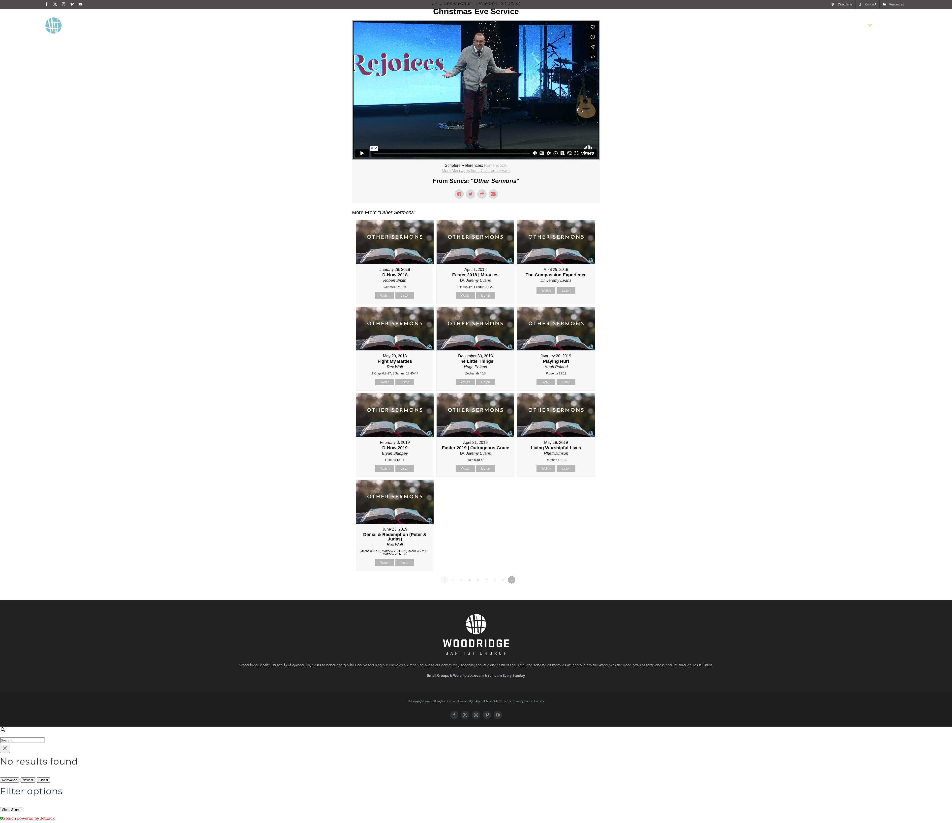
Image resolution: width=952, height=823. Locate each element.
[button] (899, 25)
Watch (384, 295)
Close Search (11, 810)
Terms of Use (504, 701)
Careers (539, 701)
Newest (28, 780)
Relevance (9, 780)
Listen (405, 295)
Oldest (43, 780)
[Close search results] (5, 749)
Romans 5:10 (495, 165)
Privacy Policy (523, 701)
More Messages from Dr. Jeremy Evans (476, 171)
